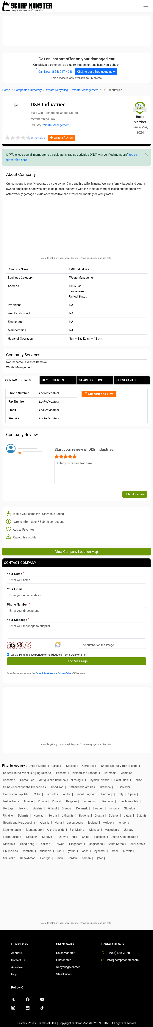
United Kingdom (86, 794)
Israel (114, 851)
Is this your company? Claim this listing (38, 514)
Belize (138, 780)
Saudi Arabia (137, 844)
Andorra (124, 822)
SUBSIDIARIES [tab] (126, 380)
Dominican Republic (16, 794)
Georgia (45, 858)
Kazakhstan (27, 858)
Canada (56, 766)
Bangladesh (95, 844)
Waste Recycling (57, 90)
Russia (42, 801)
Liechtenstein (12, 830)
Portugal (8, 808)
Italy (120, 794)
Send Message (76, 661)
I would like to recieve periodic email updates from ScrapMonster (47, 654)
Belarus (114, 815)
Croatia (99, 815)
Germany (107, 794)
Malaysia (9, 844)
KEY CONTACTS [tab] (53, 380)
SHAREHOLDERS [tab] (90, 380)
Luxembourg (75, 822)
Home (6, 90)
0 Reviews (38, 138)
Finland (52, 808)
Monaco (94, 830)
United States (37, 766)
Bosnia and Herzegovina (19, 822)
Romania (107, 801)
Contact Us (18, 960)
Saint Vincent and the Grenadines (24, 787)
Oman (59, 858)
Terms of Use (47, 1023)
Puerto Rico (88, 766)
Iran (59, 851)
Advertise (17, 967)
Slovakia (129, 808)
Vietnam (28, 851)
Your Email (15, 589)
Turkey (61, 837)
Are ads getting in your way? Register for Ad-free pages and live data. (76, 258)
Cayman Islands (99, 780)
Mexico (71, 766)
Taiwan (59, 844)
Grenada (105, 787)
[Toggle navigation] (146, 6)
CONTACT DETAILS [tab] (18, 380)
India (74, 837)
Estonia (141, 815)
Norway (38, 815)
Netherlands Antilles (81, 787)
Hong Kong (27, 844)
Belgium (71, 801)
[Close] (146, 154)
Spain (132, 794)
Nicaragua (77, 780)
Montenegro (34, 830)
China (85, 837)
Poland (56, 801)
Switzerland (89, 801)
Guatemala (109, 773)
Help (14, 974)
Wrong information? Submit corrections (39, 521)
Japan (84, 851)
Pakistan (100, 837)
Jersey (128, 830)
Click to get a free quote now (96, 71)
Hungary (113, 808)
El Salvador (123, 787)
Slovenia (84, 815)
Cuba (37, 794)
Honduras (57, 787)
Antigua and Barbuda (52, 780)
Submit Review (134, 494)
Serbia (52, 815)
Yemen (86, 858)
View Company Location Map (76, 552)
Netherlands (11, 801)
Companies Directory (28, 90)
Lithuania (67, 815)
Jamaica (126, 773)
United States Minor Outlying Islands (27, 773)
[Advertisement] (76, 29)
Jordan (72, 858)
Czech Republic (128, 801)
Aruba (67, 794)
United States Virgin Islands (119, 766)
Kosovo (47, 837)
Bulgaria (23, 815)
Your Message (18, 620)
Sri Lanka (9, 858)
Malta (58, 822)
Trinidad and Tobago (84, 773)
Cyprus (71, 851)
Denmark (82, 808)
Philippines (10, 851)
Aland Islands (56, 830)
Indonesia (45, 851)
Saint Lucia (121, 780)
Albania (44, 822)
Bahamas (9, 780)
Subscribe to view (100, 394)
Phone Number (18, 604)
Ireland (23, 808)
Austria (37, 808)
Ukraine (8, 815)
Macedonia (112, 830)
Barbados (52, 794)
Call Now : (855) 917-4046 (55, 71)
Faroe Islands (12, 837)
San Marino (77, 830)
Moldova (108, 822)
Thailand (44, 844)
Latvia (128, 815)
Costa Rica (27, 780)
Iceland (93, 822)
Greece (66, 808)
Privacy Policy (26, 1023)
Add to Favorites (24, 529)
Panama (61, 773)
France (28, 801)
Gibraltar (31, 837)
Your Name (15, 574)
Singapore (75, 844)
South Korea (116, 844)
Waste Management (85, 90)
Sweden (98, 808)
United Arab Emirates (124, 837)
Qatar (99, 858)
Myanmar (99, 851)
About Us (17, 953)
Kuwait (127, 851)
